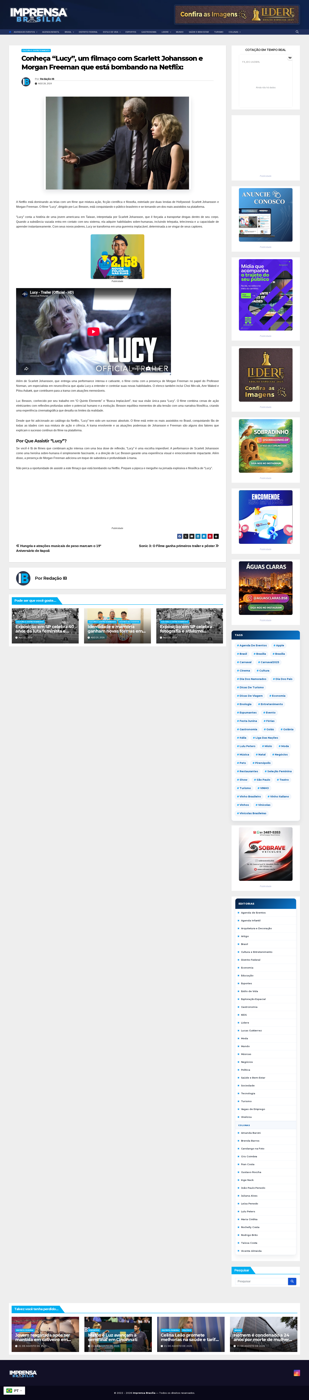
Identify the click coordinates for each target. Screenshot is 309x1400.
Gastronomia (249, 1006)
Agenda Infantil (251, 920)
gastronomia (248, 729)
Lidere (245, 1022)
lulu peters (247, 746)
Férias (270, 721)
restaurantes (249, 771)
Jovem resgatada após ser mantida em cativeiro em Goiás (42, 1339)
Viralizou (246, 1116)
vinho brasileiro (250, 796)
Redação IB (47, 79)
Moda (285, 746)
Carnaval (245, 662)
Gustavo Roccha (251, 1172)
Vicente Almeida (251, 1250)
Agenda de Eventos (129, 622)
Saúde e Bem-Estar (253, 1077)
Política (245, 1069)
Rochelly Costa (250, 1227)
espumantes (248, 712)
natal (262, 754)
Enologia (245, 704)
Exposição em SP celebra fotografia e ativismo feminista (186, 631)
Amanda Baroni (251, 1132)
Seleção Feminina (279, 771)
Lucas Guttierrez (251, 1030)
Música (244, 754)
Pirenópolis (263, 763)
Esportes (246, 983)
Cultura (264, 670)
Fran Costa (247, 1164)
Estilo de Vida (249, 991)
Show (243, 779)
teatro (284, 779)
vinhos (244, 805)
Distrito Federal (250, 959)
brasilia (261, 653)
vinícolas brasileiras (253, 813)
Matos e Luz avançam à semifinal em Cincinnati (112, 1337)
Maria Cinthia (249, 1219)
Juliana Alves (249, 1195)
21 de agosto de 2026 (33, 1346)
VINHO (264, 788)
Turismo (245, 788)
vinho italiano (279, 796)
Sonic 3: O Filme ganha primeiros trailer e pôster (177, 546)
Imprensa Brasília (144, 1392)
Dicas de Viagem (251, 695)
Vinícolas (264, 805)
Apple (280, 645)
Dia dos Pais (284, 679)
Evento (271, 712)
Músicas (246, 1054)
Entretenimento (272, 704)
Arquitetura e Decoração (256, 928)
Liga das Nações (267, 737)
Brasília (280, 653)
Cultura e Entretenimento (36, 50)
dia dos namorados (253, 679)
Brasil (243, 653)
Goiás (270, 729)
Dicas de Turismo (252, 687)
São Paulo (263, 779)
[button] (297, 31)
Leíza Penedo (249, 1203)
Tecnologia (248, 1093)
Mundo (245, 1046)
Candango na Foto (252, 1148)
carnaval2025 (270, 662)
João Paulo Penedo (253, 1187)
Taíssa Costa (249, 1242)
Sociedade (248, 1085)
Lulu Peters (248, 1211)
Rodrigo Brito (249, 1235)
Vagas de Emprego (253, 1109)
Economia (278, 695)
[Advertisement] (117, 501)
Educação (247, 975)
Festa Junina (248, 721)
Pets (243, 763)
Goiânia (288, 729)
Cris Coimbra (249, 1156)
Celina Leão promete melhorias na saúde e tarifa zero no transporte (189, 1339)
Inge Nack (247, 1180)
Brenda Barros (250, 1140)
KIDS (244, 1014)
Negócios (281, 754)
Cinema (245, 670)
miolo (268, 746)
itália (243, 737)
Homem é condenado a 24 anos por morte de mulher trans (261, 1339)
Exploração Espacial (253, 999)
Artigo (245, 936)
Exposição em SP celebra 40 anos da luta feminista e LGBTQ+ (44, 631)
